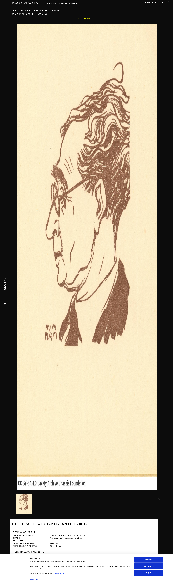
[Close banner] (166, 557)
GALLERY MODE (85, 18)
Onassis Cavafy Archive (25, 2)
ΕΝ (5, 303)
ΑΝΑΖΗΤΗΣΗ (150, 2)
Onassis (5, 283)
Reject (148, 573)
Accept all (148, 559)
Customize (34, 579)
